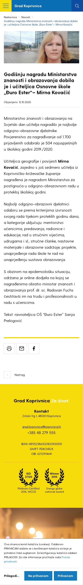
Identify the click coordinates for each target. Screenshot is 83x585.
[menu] (6, 6)
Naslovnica (10, 17)
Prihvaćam (65, 575)
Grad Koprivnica (28, 6)
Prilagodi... (11, 575)
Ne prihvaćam (38, 575)
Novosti (25, 17)
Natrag (20, 374)
